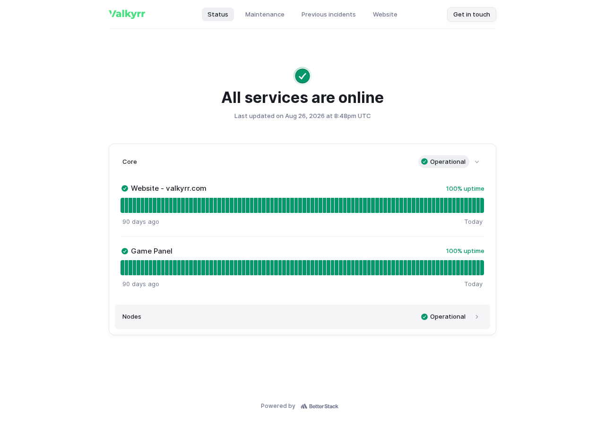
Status (217, 14)
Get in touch (471, 14)
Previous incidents (329, 14)
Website (385, 14)
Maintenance (265, 14)
